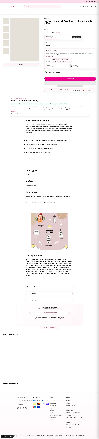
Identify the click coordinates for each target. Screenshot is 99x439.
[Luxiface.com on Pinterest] (26, 408)
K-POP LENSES (69, 420)
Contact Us (81, 435)
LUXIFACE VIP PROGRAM (72, 424)
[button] (70, 83)
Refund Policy (31, 293)
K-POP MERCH (69, 415)
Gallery (21, 64)
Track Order (52, 412)
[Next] (6, 60)
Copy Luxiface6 (76, 37)
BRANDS (32, 12)
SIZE (45, 42)
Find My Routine (49, 321)
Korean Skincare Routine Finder (57, 400)
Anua (45, 26)
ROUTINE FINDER (70, 405)
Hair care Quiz (53, 405)
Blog (51, 408)
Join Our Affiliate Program (56, 415)
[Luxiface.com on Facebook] (20, 408)
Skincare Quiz (53, 403)
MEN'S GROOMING (71, 408)
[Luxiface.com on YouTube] (23, 408)
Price (46, 29)
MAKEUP (13, 12)
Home (46, 18)
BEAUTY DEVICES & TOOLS (73, 412)
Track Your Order (50, 12)
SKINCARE (5, 12)
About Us (74, 435)
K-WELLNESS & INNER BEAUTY (74, 417)
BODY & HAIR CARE (71, 410)
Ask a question (31, 300)
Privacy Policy (49, 435)
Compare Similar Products (50, 312)
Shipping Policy (31, 287)
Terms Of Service (41, 435)
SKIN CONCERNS (23, 12)
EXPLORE (40, 12)
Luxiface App (53, 410)
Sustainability (53, 417)
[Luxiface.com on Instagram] (18, 408)
